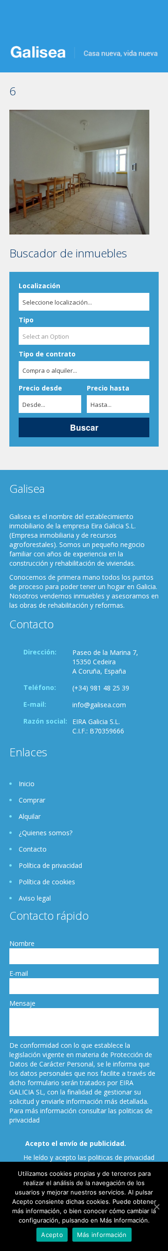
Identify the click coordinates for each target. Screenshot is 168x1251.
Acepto (52, 1234)
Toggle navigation (17, 22)
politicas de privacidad (121, 1157)
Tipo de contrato (47, 353)
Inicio (27, 783)
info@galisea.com (99, 704)
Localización (39, 285)
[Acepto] (156, 1206)
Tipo (26, 319)
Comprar (32, 800)
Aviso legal (35, 898)
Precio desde (40, 388)
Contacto (33, 849)
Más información (102, 1234)
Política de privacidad (50, 865)
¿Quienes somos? (45, 832)
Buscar (84, 427)
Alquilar (30, 816)
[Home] (84, 51)
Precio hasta (108, 388)
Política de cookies (47, 881)
